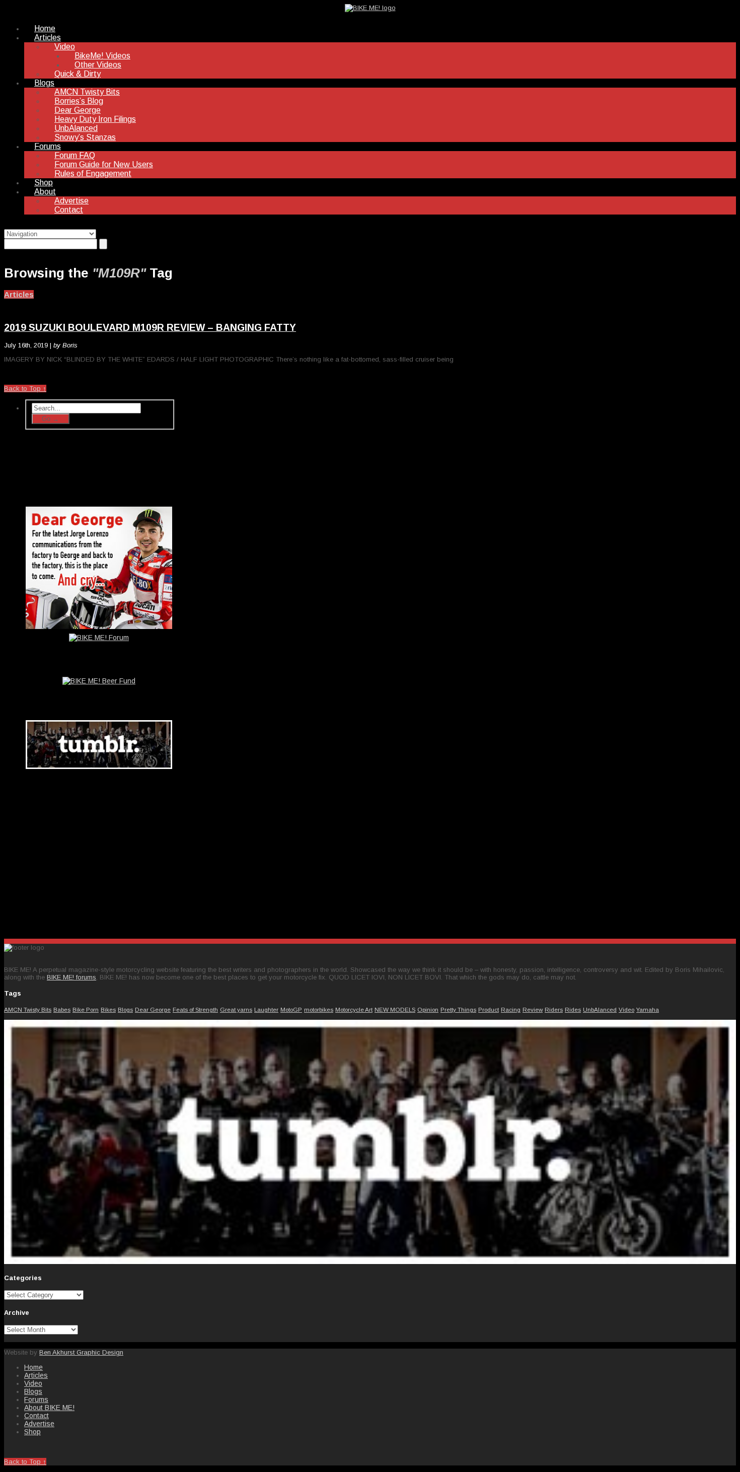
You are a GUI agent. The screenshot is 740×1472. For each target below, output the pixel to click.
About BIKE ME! (49, 1408)
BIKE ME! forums (71, 977)
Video (64, 46)
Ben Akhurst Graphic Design (81, 1352)
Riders (554, 1009)
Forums (47, 146)
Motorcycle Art (354, 1009)
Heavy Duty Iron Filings (95, 119)
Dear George (77, 110)
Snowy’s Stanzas (85, 137)
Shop (43, 182)
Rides (573, 1009)
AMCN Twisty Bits (87, 92)
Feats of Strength (195, 1009)
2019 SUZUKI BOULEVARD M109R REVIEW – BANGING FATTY (150, 327)
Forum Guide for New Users (103, 164)
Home (44, 28)
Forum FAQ (74, 155)
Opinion (427, 1009)
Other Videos (98, 64)
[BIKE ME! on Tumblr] (370, 1262)
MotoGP (291, 1009)
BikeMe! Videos (102, 55)
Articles (47, 37)
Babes (61, 1009)
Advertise (71, 200)
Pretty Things (458, 1009)
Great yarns (236, 1009)
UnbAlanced (76, 128)
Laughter (266, 1009)
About (45, 191)
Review (533, 1009)
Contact (68, 209)
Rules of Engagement (92, 173)
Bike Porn (85, 1009)
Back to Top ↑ (25, 388)
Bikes (108, 1009)
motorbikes (318, 1009)
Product (488, 1009)
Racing (511, 1009)
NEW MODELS (395, 1009)
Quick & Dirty (77, 73)
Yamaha (647, 1009)
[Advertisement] (99, 852)
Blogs (44, 83)
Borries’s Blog (78, 101)
